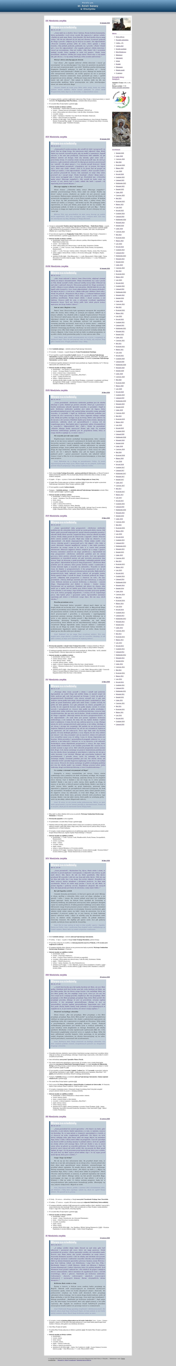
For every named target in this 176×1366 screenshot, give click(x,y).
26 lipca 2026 (106, 392)
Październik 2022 (121, 292)
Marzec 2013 (119, 640)
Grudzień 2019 (120, 395)
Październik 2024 (121, 219)
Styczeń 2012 (120, 682)
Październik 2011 (121, 691)
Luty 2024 (119, 244)
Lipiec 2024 (119, 228)
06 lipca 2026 (106, 860)
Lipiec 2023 (119, 265)
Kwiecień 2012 (120, 673)
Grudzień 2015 (120, 540)
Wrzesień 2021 (120, 331)
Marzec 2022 (119, 313)
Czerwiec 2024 (120, 231)
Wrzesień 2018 (120, 440)
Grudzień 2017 (120, 467)
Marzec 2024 (119, 241)
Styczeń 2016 (120, 537)
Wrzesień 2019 (120, 404)
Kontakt (118, 64)
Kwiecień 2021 (120, 346)
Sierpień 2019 (120, 407)
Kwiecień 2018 (120, 455)
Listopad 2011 (120, 688)
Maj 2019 (118, 416)
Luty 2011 (119, 715)
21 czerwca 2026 (105, 1119)
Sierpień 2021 (120, 334)
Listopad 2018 (120, 434)
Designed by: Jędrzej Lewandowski (67, 1360)
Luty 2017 (119, 497)
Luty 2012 (119, 679)
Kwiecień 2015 (120, 564)
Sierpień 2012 (120, 661)
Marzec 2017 (119, 494)
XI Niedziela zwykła (55, 1236)
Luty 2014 (119, 606)
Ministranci (119, 55)
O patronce (119, 73)
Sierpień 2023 (120, 262)
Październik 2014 (121, 582)
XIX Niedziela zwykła (56, 137)
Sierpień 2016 (120, 516)
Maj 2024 (118, 234)
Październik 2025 (121, 183)
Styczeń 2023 (120, 283)
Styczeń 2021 (120, 355)
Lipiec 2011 (119, 700)
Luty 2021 (119, 352)
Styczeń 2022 (120, 319)
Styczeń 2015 (120, 573)
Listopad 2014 (120, 579)
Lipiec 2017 (119, 482)
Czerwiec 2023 (120, 268)
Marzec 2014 (119, 603)
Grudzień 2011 (120, 685)
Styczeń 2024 (120, 247)
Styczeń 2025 (120, 210)
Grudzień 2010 (120, 721)
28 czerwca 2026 (105, 977)
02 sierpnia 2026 (105, 268)
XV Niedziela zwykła (55, 679)
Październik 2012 (121, 655)
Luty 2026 (119, 171)
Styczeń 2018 (120, 464)
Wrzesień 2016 (120, 513)
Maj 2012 (118, 670)
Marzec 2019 (119, 422)
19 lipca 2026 (106, 518)
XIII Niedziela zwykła (56, 975)
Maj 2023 (118, 271)
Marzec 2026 (119, 168)
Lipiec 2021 (119, 337)
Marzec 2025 (119, 204)
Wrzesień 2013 (120, 621)
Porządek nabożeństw (122, 40)
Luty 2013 (119, 643)
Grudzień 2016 (120, 504)
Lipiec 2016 (119, 519)
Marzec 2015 (119, 567)
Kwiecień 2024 (120, 237)
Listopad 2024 (120, 216)
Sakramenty (119, 58)
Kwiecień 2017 (120, 491)
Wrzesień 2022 (120, 295)
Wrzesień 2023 (120, 259)
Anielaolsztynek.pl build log (83, 1360)
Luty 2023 (119, 280)
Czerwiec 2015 (120, 558)
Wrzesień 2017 (120, 476)
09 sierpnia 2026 (105, 139)
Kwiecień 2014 (120, 600)
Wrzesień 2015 (120, 549)
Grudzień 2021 (120, 322)
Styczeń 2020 (120, 392)
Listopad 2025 (120, 180)
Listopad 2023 (120, 253)
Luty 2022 (119, 316)
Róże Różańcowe (121, 52)
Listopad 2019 (120, 398)
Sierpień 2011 (120, 697)
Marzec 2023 (119, 277)
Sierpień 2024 (120, 225)
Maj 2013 (118, 634)
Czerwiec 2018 (120, 449)
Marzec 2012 (119, 676)
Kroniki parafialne (121, 49)
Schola (118, 61)
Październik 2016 (121, 510)
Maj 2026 (118, 162)
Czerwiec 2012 (120, 667)
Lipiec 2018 (119, 446)
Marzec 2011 (119, 712)
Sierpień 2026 (120, 153)
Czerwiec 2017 (120, 485)
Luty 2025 (119, 207)
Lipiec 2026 (119, 156)
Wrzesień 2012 (120, 658)
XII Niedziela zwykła (55, 1116)
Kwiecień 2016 (120, 528)
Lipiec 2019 (119, 410)
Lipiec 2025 (119, 192)
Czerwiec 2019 (120, 413)
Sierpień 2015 (120, 552)
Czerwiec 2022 (120, 304)
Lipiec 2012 (119, 664)
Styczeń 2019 (120, 428)
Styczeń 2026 (120, 174)
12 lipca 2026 (106, 682)
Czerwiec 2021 (120, 340)
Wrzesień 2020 (120, 367)
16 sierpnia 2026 (105, 23)
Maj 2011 (118, 706)
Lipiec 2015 (119, 555)
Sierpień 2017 (120, 479)
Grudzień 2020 (120, 358)
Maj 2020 (118, 380)
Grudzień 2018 (120, 431)
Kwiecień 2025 (120, 201)
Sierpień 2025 (120, 189)
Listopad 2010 (120, 724)
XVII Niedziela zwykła (56, 390)
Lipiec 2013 (119, 627)
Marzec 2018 (119, 458)
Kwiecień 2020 (120, 383)
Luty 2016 (119, 534)
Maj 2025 (118, 198)
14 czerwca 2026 (105, 1238)
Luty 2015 (119, 570)
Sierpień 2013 (120, 624)
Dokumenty (119, 67)
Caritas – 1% (119, 43)
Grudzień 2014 (120, 576)
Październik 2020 (121, 364)
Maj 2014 (118, 597)
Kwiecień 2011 (120, 709)
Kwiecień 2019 (120, 419)
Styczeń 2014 (120, 609)
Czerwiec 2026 (120, 159)
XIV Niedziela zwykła (56, 858)
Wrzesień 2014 (120, 585)
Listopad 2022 (120, 289)
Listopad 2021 (120, 325)
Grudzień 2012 (120, 649)
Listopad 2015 (120, 543)
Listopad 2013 (120, 615)
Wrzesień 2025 (120, 186)
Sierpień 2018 (120, 443)
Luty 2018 (119, 461)
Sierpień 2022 (120, 298)
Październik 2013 (121, 618)
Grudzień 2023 (120, 250)
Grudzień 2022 (120, 286)
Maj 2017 (118, 488)
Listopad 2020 (120, 361)
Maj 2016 (118, 525)
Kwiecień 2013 (120, 637)
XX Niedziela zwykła (55, 21)
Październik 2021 (121, 328)
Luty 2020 (119, 389)
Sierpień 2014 (120, 588)
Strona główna (120, 37)
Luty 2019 (119, 425)
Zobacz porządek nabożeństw (120, 87)
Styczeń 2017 (120, 501)
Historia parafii (120, 70)
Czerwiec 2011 (120, 703)
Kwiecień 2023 (120, 274)
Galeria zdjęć (119, 46)
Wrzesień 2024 (120, 222)
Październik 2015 (121, 546)
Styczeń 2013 (120, 646)
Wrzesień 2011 (120, 694)
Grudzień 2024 (120, 213)
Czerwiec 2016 (120, 522)
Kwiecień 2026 (120, 165)
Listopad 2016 (120, 507)
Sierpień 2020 (120, 371)
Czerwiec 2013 (120, 631)
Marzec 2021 (119, 349)
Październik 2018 (121, 437)
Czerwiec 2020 (120, 377)
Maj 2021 (118, 343)
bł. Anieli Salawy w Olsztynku (88, 6)
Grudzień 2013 (120, 612)
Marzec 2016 (119, 531)
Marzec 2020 (119, 386)
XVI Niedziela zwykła (56, 516)
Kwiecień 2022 (120, 310)
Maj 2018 (118, 452)
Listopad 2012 (120, 652)
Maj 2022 (118, 307)
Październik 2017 (121, 473)
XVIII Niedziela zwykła (56, 266)
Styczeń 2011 (120, 718)
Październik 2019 (121, 401)
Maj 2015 (118, 561)
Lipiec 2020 (119, 374)
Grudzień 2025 (120, 177)
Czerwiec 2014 (120, 594)
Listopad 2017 (120, 470)
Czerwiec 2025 (120, 195)
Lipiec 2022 (119, 301)
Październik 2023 (121, 256)
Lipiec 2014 (119, 591)
